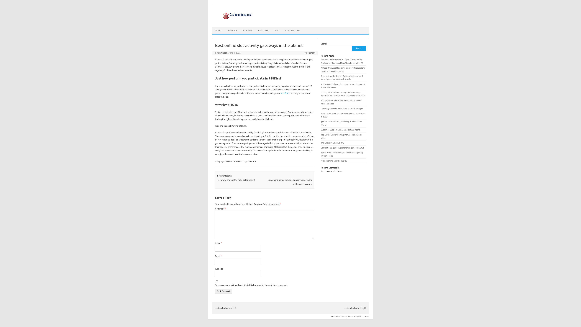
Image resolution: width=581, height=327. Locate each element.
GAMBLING (232, 30)
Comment (220, 209)
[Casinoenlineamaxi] (237, 22)
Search (324, 44)
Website (219, 269)
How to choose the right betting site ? (236, 180)
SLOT (276, 30)
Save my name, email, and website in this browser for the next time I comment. (251, 285)
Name (218, 243)
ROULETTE (247, 30)
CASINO (218, 30)
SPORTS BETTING (292, 30)
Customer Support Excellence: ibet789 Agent (340, 130)
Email (218, 256)
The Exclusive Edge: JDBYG (332, 143)
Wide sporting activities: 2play (334, 161)
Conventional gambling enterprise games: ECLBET (342, 148)
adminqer (222, 53)
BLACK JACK (263, 30)
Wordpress (364, 316)
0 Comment (309, 53)
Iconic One (335, 316)
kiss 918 (285, 93)
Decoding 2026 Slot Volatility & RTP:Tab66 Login (342, 108)
